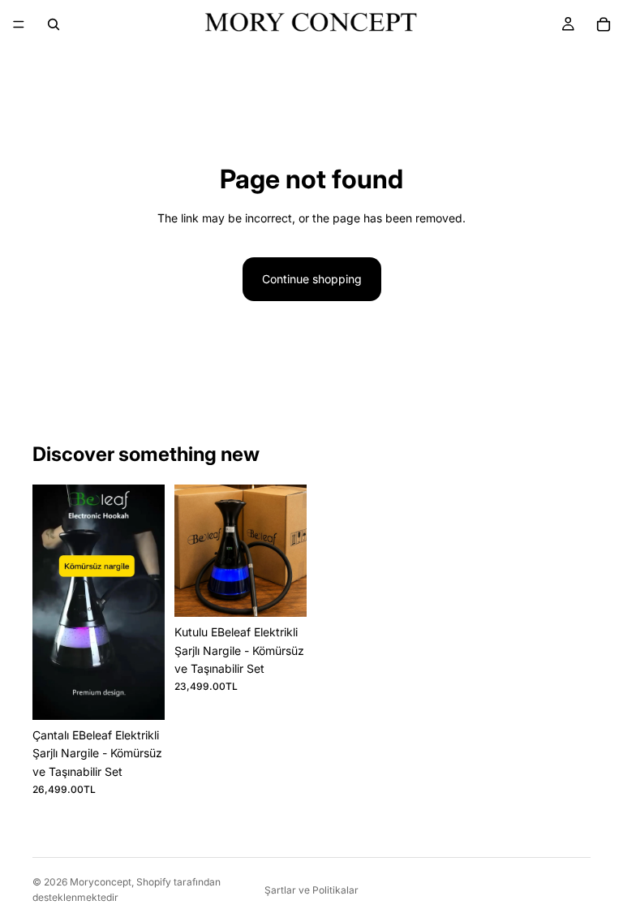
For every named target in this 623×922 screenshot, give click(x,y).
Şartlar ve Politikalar (311, 890)
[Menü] (18, 24)
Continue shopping (312, 279)
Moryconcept (100, 882)
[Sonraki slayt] (147, 602)
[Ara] (53, 24)
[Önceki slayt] (50, 602)
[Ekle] (139, 694)
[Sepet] (603, 24)
